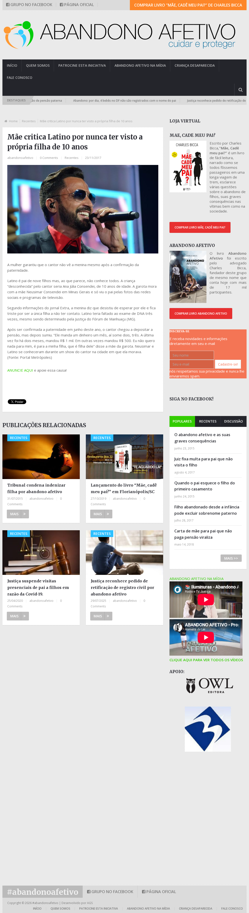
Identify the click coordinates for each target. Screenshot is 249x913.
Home (13, 121)
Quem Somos (38, 65)
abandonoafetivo (20, 157)
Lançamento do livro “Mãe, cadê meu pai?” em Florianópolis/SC (124, 488)
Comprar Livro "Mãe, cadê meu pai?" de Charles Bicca (188, 5)
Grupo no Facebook (30, 5)
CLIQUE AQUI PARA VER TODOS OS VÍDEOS (206, 659)
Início (12, 65)
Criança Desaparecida (195, 65)
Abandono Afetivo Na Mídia (140, 65)
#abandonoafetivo (42, 892)
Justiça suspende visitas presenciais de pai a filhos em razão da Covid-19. (38, 587)
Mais (14, 514)
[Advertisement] (95, 384)
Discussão (233, 421)
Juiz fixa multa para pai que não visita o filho (203, 462)
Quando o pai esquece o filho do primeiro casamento (204, 486)
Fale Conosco (19, 77)
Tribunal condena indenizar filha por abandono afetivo (36, 488)
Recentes (29, 121)
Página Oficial (78, 5)
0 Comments (49, 157)
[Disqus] (82, 690)
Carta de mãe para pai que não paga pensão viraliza (203, 534)
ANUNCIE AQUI (20, 370)
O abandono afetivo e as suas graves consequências (202, 438)
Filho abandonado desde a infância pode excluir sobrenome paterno (206, 510)
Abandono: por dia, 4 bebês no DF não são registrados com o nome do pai (104, 100)
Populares (182, 421)
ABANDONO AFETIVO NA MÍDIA (196, 578)
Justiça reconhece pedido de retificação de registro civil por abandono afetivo (122, 587)
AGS (90, 903)
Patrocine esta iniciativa (82, 65)
